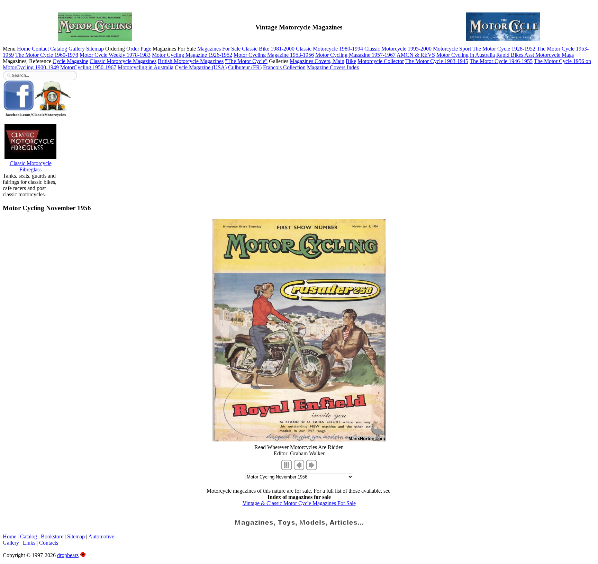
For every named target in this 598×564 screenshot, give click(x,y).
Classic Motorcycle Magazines (123, 61)
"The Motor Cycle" (246, 61)
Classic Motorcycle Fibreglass (31, 166)
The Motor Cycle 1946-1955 (501, 61)
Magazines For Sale (219, 49)
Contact (40, 49)
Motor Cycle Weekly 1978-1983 (115, 55)
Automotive (101, 536)
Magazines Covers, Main (317, 61)
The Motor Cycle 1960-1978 (46, 55)
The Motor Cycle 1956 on (562, 61)
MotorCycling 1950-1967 (88, 67)
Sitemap (95, 49)
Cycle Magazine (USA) (201, 67)
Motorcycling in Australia (145, 67)
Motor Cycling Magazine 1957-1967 (355, 55)
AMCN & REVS (416, 55)
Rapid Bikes (510, 55)
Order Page (138, 49)
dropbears (68, 555)
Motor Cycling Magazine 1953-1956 (274, 55)
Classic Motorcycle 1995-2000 (398, 49)
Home (23, 49)
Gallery (77, 49)
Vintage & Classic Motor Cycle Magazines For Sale (299, 503)
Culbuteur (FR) (245, 67)
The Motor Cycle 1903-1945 (436, 61)
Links (29, 543)
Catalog (58, 49)
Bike (351, 61)
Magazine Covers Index (333, 67)
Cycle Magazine (70, 61)
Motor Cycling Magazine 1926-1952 (192, 55)
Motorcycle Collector (380, 61)
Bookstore (52, 536)
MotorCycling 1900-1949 (31, 67)
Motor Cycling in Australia (465, 55)
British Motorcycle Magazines (191, 61)
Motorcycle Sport (452, 49)
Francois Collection (284, 67)
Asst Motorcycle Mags (549, 55)
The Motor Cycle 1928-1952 (503, 49)
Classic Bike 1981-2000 (268, 49)
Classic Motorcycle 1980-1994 (329, 49)
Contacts (48, 543)
